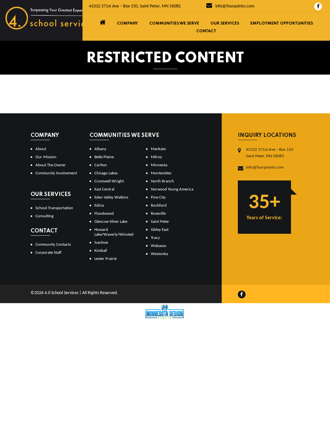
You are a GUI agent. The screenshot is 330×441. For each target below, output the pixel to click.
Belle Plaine (104, 157)
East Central (104, 189)
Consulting (44, 216)
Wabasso (158, 246)
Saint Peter (160, 222)
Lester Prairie (105, 259)
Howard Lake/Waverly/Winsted (113, 232)
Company (127, 24)
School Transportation (54, 208)
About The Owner (50, 165)
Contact (206, 31)
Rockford (159, 205)
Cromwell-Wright (109, 181)
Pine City (158, 197)
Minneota (159, 165)
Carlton (100, 165)
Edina (99, 205)
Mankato (158, 149)
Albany (100, 149)
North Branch (162, 181)
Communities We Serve (174, 24)
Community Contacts (53, 244)
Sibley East (160, 230)
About (40, 149)
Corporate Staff (48, 253)
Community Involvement (56, 173)
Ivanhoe (101, 243)
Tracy (155, 238)
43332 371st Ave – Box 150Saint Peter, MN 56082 (269, 153)
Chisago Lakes (106, 173)
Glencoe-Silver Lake (110, 222)
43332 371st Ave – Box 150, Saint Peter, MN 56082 (135, 6)
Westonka (159, 254)
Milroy (156, 157)
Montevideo (161, 173)
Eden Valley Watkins (111, 197)
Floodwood (104, 213)
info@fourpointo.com (234, 6)
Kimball (100, 251)
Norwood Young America (172, 189)
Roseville (158, 213)
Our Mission (45, 157)
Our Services (224, 24)
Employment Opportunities (281, 24)
